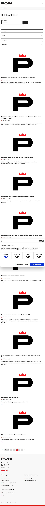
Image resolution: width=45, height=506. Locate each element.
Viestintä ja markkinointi (7, 485)
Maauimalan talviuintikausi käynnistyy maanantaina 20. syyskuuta (18, 77)
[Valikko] (42, 3)
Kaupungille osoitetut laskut (31, 480)
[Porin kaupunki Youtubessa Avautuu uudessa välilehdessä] (6, 470)
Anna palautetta (5, 480)
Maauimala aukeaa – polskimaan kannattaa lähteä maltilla (16, 314)
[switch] (17, 257)
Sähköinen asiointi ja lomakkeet (9, 482)
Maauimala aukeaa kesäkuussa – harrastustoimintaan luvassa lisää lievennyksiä (21, 235)
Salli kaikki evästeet (37, 264)
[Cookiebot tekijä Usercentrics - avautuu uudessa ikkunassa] (38, 241)
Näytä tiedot (38, 260)
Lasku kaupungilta (29, 478)
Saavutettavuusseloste (11, 502)
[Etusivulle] (6, 3)
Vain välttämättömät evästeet (22, 264)
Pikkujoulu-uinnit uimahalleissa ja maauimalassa (13, 434)
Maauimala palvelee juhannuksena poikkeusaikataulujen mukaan (17, 196)
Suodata (4, 26)
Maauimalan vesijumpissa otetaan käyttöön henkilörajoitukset (17, 157)
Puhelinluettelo (5, 478)
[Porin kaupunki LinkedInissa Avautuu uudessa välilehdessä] (7, 470)
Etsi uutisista (4, 20)
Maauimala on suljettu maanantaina (10, 397)
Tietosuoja (3, 502)
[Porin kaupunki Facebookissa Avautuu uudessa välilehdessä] (2, 470)
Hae (25, 22)
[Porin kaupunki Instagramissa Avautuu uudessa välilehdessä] (4, 470)
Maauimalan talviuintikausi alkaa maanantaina (13, 275)
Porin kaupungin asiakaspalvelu (8, 492)
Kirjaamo (4, 495)
